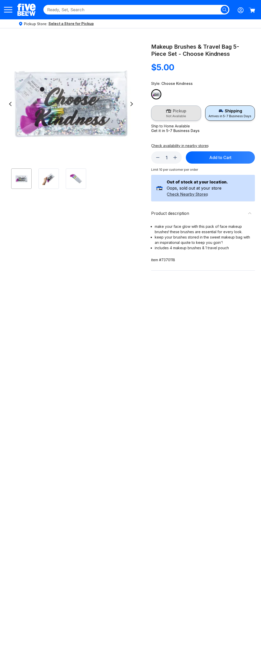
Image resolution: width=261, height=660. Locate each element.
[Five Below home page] (26, 10)
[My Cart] (251, 10)
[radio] (176, 113)
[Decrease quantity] (157, 157)
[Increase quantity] (175, 157)
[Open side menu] (8, 10)
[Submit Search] (224, 10)
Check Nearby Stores (187, 194)
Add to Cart (220, 157)
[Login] (240, 10)
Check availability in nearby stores (180, 146)
